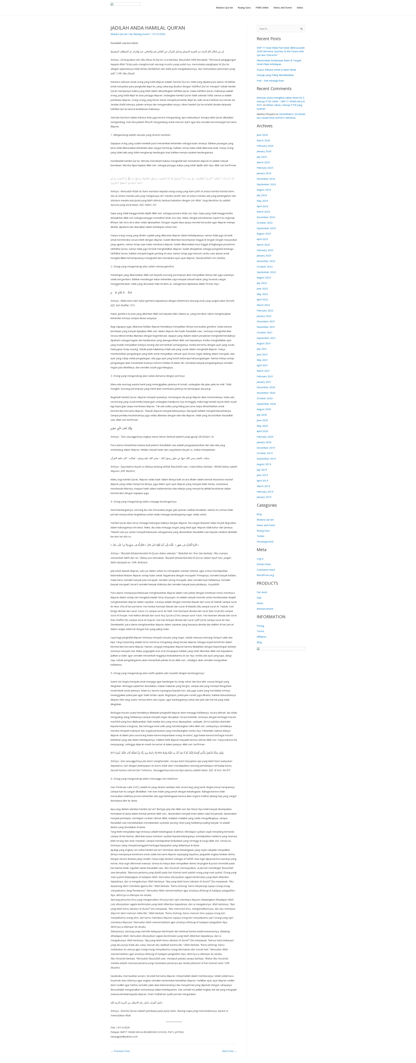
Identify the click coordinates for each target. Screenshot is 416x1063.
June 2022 (262, 288)
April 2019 (262, 480)
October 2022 (265, 266)
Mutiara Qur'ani (118, 34)
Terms (260, 631)
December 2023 (266, 217)
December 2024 (266, 178)
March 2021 (263, 370)
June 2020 (262, 420)
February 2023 (265, 250)
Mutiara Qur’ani (224, 7)
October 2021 (265, 332)
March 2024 (263, 211)
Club (259, 597)
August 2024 (264, 189)
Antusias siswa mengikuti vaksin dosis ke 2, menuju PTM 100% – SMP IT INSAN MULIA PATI (281, 101)
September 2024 (266, 184)
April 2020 (262, 431)
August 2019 (264, 464)
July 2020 (262, 414)
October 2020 (265, 398)
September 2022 (266, 272)
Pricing (260, 625)
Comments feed (266, 569)
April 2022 (262, 299)
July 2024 (262, 195)
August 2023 (264, 233)
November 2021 (266, 326)
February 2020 (265, 436)
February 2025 (265, 167)
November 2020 (266, 392)
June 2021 (262, 354)
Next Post (229, 1051)
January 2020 (264, 442)
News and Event (282, 7)
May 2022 (262, 294)
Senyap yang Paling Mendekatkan (275, 75)
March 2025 (263, 162)
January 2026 (264, 151)
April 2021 (262, 365)
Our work (262, 592)
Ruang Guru (244, 7)
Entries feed (264, 564)
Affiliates (261, 636)
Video (300, 7)
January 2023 (264, 255)
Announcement (265, 608)
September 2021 (266, 338)
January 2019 (264, 497)
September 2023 (266, 228)
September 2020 (266, 403)
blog (259, 514)
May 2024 (262, 200)
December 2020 (266, 387)
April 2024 (262, 206)
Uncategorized (265, 541)
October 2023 (265, 222)
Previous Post (120, 1051)
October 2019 (265, 453)
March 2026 (263, 140)
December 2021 (266, 321)
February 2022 (265, 310)
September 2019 (266, 458)
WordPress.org (265, 575)
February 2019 (265, 491)
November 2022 (266, 261)
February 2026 (265, 145)
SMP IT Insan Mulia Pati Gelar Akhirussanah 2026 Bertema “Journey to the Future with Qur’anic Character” (281, 51)
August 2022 (264, 277)
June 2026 (262, 134)
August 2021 (264, 343)
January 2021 (264, 381)
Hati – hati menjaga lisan (270, 80)
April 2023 (262, 239)
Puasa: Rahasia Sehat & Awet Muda (276, 69)
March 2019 (263, 486)
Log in (260, 558)
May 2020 (262, 425)
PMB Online (262, 7)
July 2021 (262, 348)
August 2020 (264, 409)
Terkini (260, 536)
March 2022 (263, 305)
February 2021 (265, 376)
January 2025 (264, 173)
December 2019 (266, 447)
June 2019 (262, 475)
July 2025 (262, 156)
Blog (259, 642)
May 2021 (262, 359)
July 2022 (262, 283)
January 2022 (264, 316)
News (260, 603)
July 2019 (262, 469)
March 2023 (263, 244)
